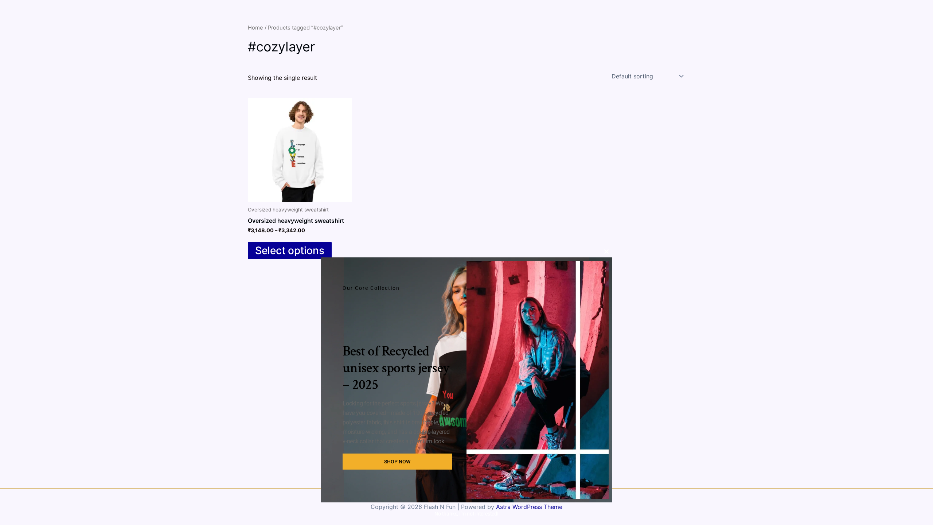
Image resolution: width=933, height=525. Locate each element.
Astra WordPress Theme (529, 506)
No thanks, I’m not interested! (466, 514)
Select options (289, 250)
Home (255, 27)
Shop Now (397, 461)
